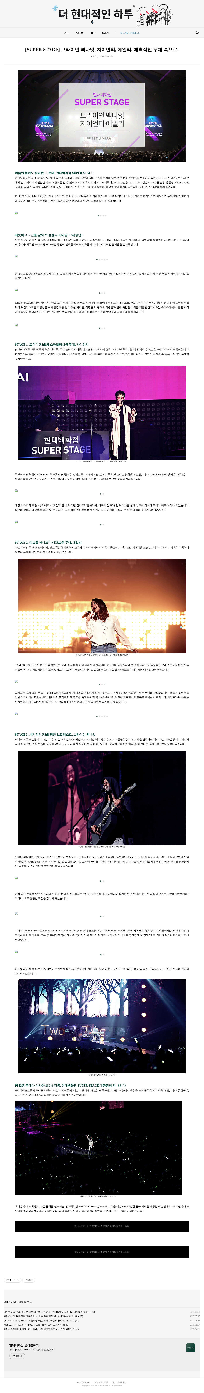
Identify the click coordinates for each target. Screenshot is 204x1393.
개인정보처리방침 (120, 1382)
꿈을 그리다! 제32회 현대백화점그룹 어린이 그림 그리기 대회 (34, 1325)
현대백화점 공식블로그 (24, 1345)
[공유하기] (14, 1280)
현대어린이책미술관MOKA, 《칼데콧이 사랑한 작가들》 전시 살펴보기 (39, 1329)
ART (93, 56)
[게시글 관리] (18, 1280)
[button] (98, 215)
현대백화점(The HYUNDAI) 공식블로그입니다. (32, 1349)
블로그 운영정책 (101, 1382)
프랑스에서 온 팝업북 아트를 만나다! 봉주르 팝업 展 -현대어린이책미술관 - (41, 1316)
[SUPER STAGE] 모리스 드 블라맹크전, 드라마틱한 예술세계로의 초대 (39, 1320)
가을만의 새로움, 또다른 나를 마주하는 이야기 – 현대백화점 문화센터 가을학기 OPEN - (47, 1312)
